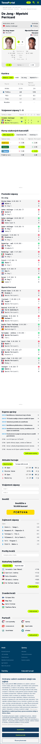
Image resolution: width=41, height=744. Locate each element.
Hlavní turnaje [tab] (7, 464)
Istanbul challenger (12, 26)
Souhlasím (20, 729)
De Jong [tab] (24, 77)
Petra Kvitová (5, 657)
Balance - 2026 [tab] (8, 77)
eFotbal (27, 630)
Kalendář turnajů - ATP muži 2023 (12, 7)
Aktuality (23, 651)
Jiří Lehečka (4, 654)
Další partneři (33, 635)
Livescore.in (10, 626)
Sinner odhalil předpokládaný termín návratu (20, 446)
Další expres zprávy (31, 453)
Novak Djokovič (5, 651)
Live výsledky (10, 621)
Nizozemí (8, 33)
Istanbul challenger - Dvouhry (11, 9)
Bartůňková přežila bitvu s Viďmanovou (19, 425)
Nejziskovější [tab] (7, 565)
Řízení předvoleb (20, 740)
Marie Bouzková (5, 665)
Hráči (3, 648)
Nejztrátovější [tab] (19, 565)
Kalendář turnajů (27, 671)
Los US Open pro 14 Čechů (15, 439)
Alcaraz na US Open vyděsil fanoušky (18, 449)
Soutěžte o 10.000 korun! (21, 504)
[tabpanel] (20, 92)
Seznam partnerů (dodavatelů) (12, 724)
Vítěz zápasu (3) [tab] (8, 135)
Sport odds (29, 626)
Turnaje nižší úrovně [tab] (21, 464)
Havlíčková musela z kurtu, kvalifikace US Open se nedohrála (20, 429)
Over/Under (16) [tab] (21, 135)
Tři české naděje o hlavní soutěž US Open (20, 418)
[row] (20, 120)
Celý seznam (33, 611)
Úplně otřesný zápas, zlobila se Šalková (19, 442)
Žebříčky (4, 671)
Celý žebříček (33, 586)
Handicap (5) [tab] (34, 135)
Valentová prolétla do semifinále (17, 422)
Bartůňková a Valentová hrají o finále (19, 415)
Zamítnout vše (20, 735)
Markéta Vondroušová (7, 660)
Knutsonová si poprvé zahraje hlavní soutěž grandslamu (21, 435)
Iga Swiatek (4, 663)
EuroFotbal (9, 630)
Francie (35, 35)
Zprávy (27, 621)
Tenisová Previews (26, 654)
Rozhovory (24, 657)
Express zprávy (25, 660)
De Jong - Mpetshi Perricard (28, 9)
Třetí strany (33, 709)
